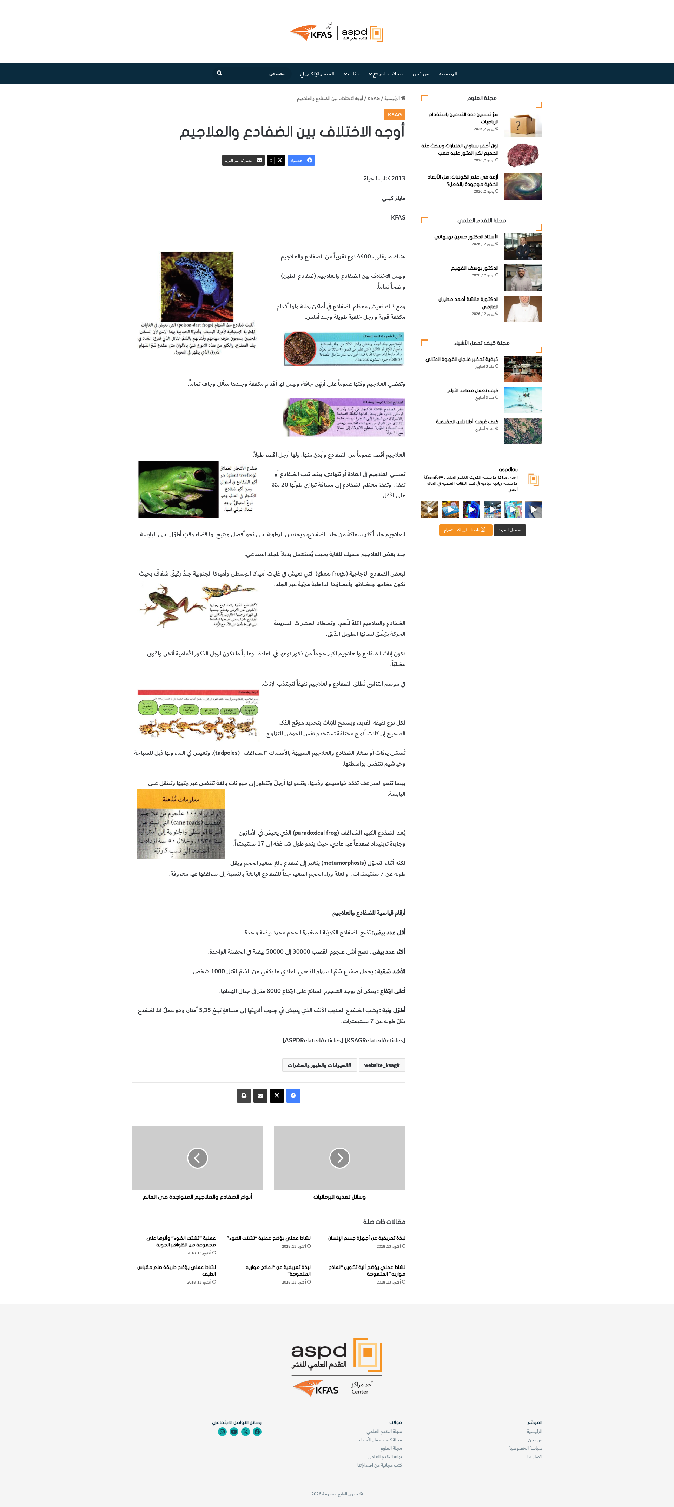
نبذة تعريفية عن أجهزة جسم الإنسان (366, 1238)
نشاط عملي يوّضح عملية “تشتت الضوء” (269, 1238)
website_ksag (380, 1065)
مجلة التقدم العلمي (384, 1431)
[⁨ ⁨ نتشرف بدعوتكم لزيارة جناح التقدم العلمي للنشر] (450, 509)
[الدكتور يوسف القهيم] (523, 277)
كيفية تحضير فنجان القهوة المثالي (461, 359)
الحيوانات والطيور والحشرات (307, 237)
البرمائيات (352, 237)
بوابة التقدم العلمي (385, 1457)
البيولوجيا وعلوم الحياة (246, 237)
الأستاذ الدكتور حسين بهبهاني (466, 237)
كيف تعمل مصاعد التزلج (472, 390)
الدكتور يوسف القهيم (474, 268)
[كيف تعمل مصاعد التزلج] (523, 400)
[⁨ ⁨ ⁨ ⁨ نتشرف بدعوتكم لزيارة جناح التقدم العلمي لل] (492, 509)
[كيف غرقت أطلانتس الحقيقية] (523, 431)
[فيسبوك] (293, 1096)
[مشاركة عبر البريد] (260, 1096)
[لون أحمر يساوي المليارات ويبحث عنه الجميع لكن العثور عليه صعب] (523, 155)
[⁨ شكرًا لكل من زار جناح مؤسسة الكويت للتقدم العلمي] (533, 509)
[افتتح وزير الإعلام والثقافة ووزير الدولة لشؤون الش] (513, 509)
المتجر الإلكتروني (317, 73)
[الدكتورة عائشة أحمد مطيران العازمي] (523, 309)
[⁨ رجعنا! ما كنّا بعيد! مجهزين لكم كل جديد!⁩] (429, 509)
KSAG (374, 98)
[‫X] (277, 1096)
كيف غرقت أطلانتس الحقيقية (467, 421)
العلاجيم (375, 237)
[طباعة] (244, 1096)
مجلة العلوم (391, 1448)
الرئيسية (448, 73)
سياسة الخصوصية (525, 1448)
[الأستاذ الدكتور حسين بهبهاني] (523, 246)
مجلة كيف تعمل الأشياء (380, 1440)
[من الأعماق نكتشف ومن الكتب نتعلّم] (471, 509)
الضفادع (395, 237)
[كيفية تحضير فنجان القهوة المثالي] (523, 369)
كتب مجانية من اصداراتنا (379, 1465)
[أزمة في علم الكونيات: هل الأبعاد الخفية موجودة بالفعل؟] (523, 186)
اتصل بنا (534, 1457)
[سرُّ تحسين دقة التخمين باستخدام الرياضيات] (523, 124)
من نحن (421, 73)
